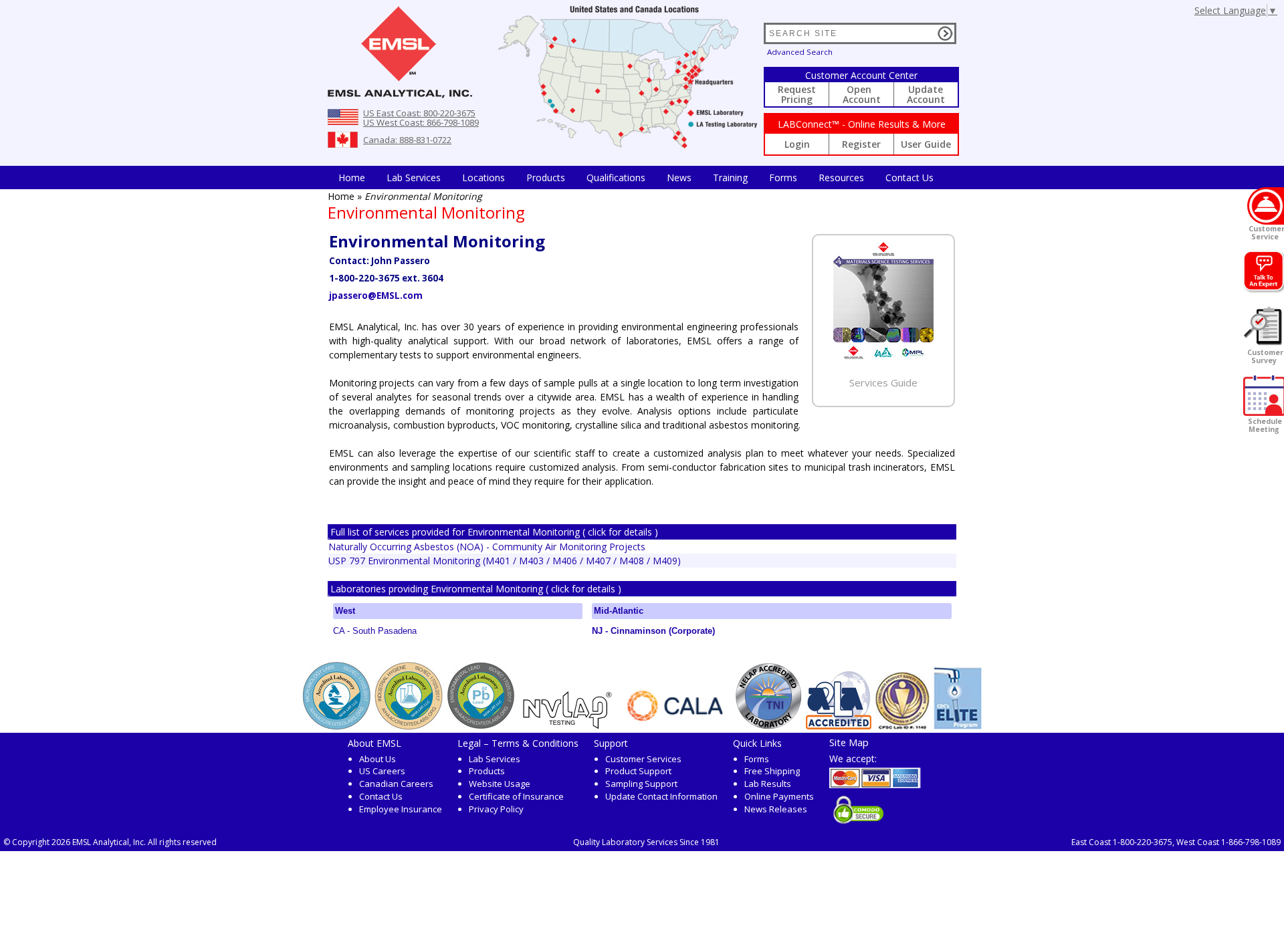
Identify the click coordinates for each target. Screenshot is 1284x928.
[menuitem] (352, 177)
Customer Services (643, 759)
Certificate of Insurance (516, 796)
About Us (377, 759)
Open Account (862, 94)
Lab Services (494, 759)
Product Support (638, 771)
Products (545, 177)
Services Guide (883, 382)
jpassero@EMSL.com (376, 295)
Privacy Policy (496, 809)
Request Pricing (797, 94)
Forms (783, 177)
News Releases (775, 809)
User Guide (926, 144)
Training (730, 177)
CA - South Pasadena (375, 631)
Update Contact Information (661, 796)
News (679, 177)
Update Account (926, 94)
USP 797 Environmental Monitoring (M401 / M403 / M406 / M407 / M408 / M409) (504, 560)
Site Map (849, 742)
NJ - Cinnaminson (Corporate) (653, 631)
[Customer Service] (1265, 206)
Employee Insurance (400, 809)
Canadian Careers (396, 784)
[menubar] (636, 177)
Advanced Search (800, 52)
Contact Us (909, 177)
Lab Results (767, 784)
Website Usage (499, 784)
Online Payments (779, 796)
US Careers (382, 771)
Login (797, 144)
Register (861, 144)
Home (351, 177)
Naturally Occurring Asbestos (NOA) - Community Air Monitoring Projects (486, 546)
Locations (483, 177)
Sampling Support (641, 784)
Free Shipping (772, 771)
